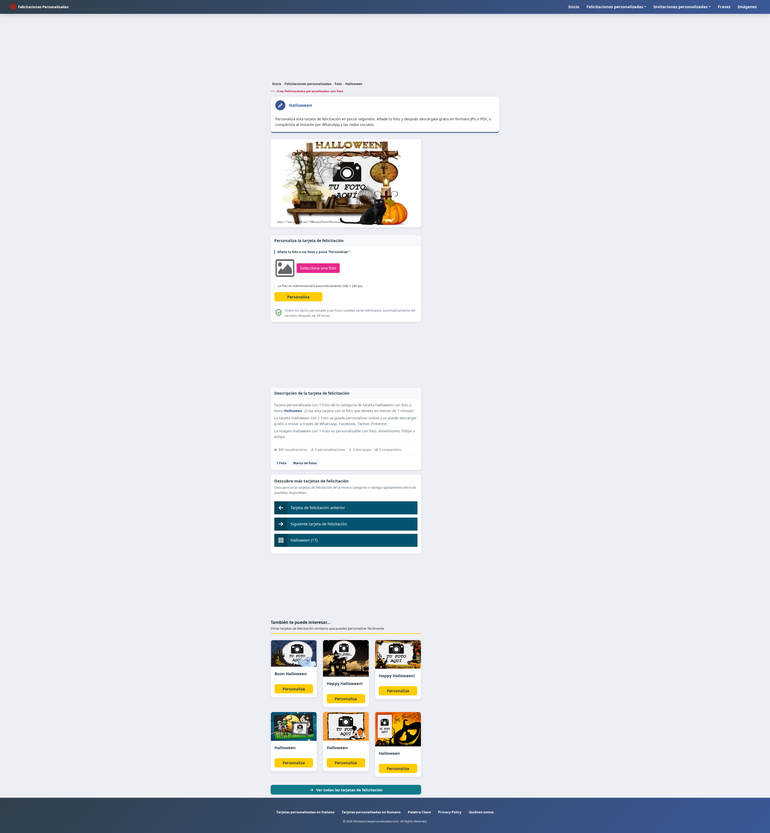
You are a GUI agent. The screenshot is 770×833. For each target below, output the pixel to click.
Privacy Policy (450, 812)
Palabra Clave (419, 812)
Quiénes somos (481, 812)
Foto (338, 84)
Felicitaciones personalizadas (615, 6)
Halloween (353, 84)
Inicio (573, 6)
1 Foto (281, 463)
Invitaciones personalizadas (680, 6)
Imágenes (747, 6)
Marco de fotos (305, 463)
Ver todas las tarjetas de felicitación (349, 789)
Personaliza (294, 689)
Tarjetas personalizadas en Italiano (305, 812)
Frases (724, 6)
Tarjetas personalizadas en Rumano (371, 812)
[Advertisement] (385, 49)
